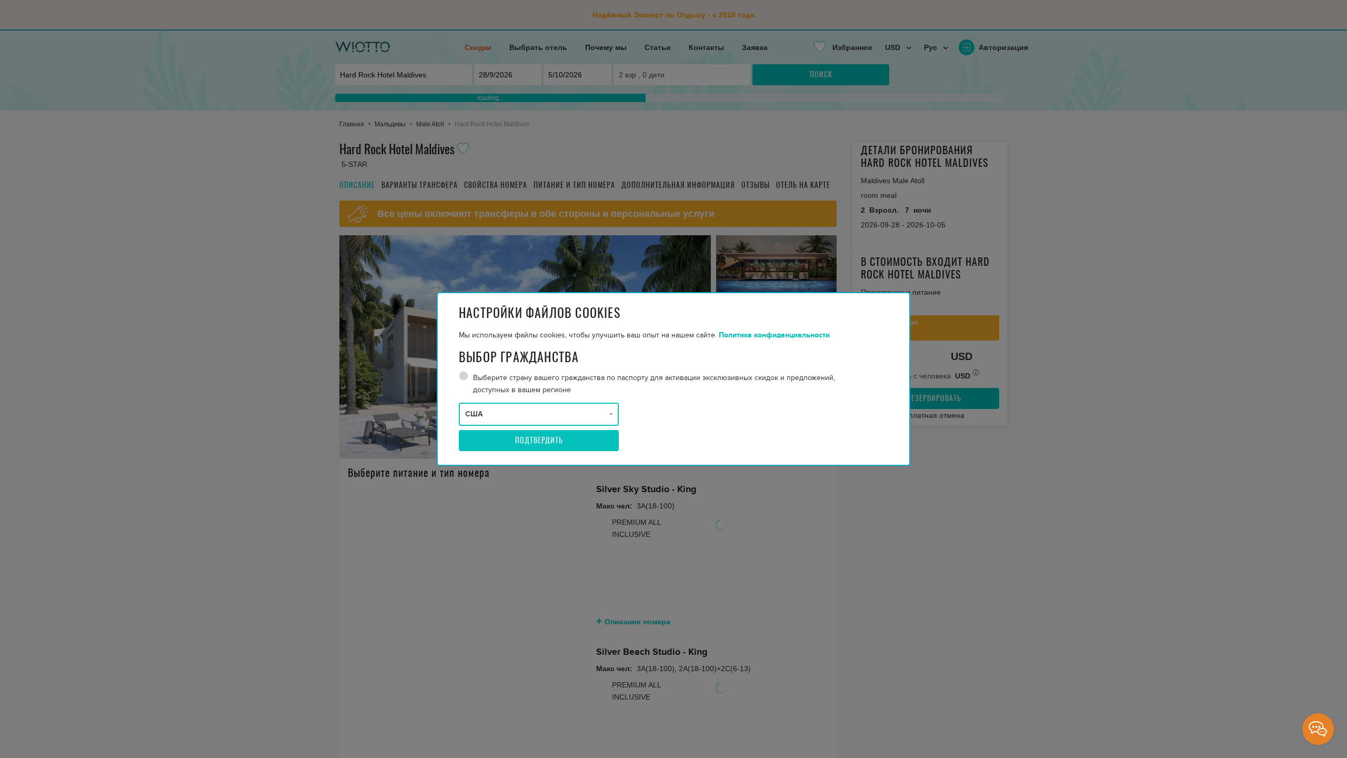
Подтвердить (539, 441)
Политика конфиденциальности (774, 335)
